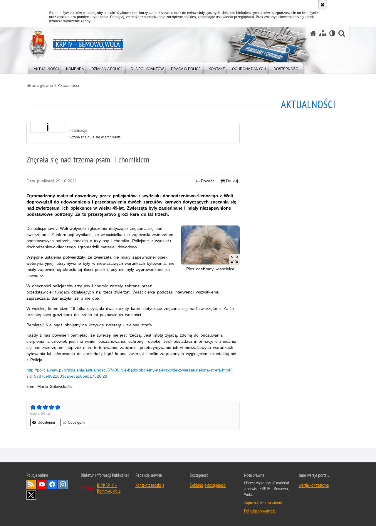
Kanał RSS (31, 484)
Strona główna (39, 85)
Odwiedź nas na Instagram (63, 484)
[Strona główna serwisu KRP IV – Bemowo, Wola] (313, 33)
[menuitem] (46, 67)
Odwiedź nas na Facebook (52, 484)
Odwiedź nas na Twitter (31, 495)
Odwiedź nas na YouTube (41, 484)
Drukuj (232, 181)
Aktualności (68, 85)
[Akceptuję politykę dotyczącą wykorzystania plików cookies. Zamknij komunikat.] (322, 4)
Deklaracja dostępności (208, 485)
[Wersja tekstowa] (332, 33)
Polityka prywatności (260, 511)
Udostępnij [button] (46, 422)
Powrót (207, 181)
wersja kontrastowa (314, 485)
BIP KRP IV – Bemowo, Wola (108, 488)
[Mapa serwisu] (322, 33)
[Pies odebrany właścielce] (210, 244)
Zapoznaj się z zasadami (263, 502)
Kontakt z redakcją (149, 485)
